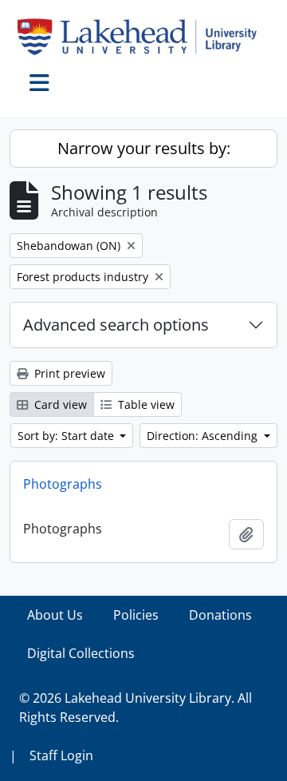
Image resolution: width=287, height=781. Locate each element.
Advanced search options (116, 324)
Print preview (68, 373)
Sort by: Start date (67, 435)
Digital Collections (81, 653)
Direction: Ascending (204, 435)
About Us (55, 615)
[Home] (143, 36)
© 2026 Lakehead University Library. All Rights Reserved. (135, 707)
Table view (145, 404)
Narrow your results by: (143, 148)
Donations (220, 615)
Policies (136, 615)
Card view (59, 404)
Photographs (62, 484)
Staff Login (61, 755)
